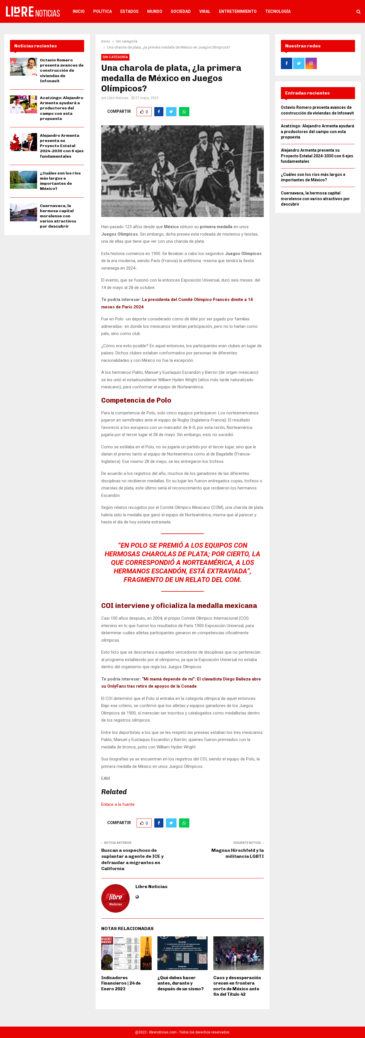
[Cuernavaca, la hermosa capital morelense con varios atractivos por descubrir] (23, 212)
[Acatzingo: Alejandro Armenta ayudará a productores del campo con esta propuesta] (23, 104)
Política (102, 11)
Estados (129, 11)
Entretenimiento (238, 11)
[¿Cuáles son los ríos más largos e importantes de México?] (23, 180)
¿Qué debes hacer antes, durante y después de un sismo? (180, 983)
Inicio (79, 11)
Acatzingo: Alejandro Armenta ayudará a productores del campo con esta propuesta (61, 108)
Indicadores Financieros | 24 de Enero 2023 (121, 983)
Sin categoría (115, 57)
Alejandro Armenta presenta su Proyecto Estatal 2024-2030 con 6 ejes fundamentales (62, 146)
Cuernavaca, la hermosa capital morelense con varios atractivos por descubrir (58, 216)
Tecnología (278, 11)
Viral (204, 11)
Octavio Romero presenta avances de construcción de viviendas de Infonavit (62, 70)
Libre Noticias (118, 98)
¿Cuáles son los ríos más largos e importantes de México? (60, 181)
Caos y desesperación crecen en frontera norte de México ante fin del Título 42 (237, 986)
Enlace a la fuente (118, 804)
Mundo (154, 11)
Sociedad (181, 11)
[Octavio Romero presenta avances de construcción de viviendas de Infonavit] (23, 67)
